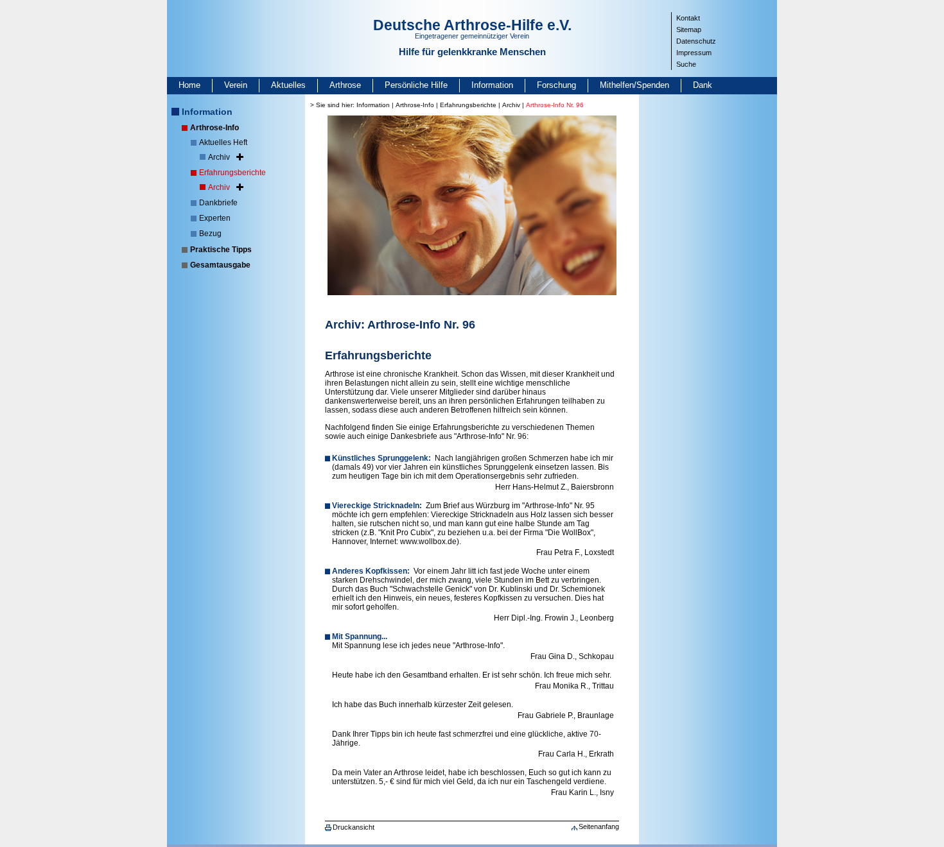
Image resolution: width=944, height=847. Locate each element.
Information (492, 85)
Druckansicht (353, 827)
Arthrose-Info (214, 127)
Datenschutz (696, 41)
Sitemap (688, 29)
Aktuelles (288, 85)
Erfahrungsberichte (232, 172)
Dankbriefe (218, 202)
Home (189, 85)
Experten (215, 218)
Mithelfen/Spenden (634, 85)
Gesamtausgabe (220, 265)
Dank (702, 85)
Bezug (210, 233)
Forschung (556, 85)
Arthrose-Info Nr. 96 (555, 104)
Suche (686, 64)
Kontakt (688, 18)
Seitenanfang (599, 826)
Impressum (694, 52)
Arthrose (345, 85)
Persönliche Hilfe (416, 85)
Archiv (219, 157)
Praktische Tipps (221, 249)
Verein (235, 85)
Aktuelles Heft (223, 142)
